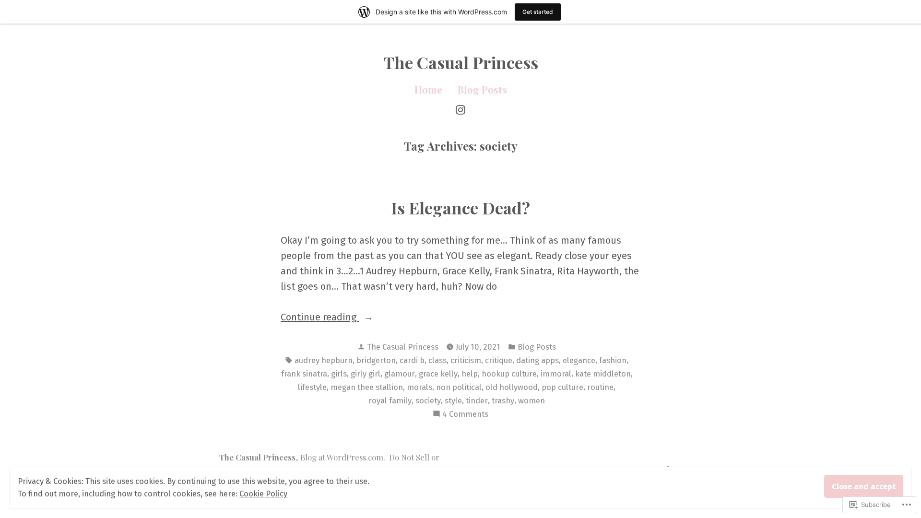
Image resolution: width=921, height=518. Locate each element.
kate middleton (603, 373)
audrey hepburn (324, 360)
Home (428, 89)
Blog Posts (482, 89)
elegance (579, 360)
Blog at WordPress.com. (342, 457)
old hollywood (511, 387)
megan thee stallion (367, 387)
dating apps (537, 360)
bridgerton (376, 360)
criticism (465, 360)
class (437, 360)
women (531, 400)
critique (498, 360)
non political (459, 387)
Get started (537, 11)
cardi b (412, 360)
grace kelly (438, 373)
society (428, 400)
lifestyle (312, 387)
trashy (503, 400)
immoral (556, 373)
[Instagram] (460, 109)
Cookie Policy (263, 493)
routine (600, 387)
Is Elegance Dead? (460, 208)
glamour (399, 373)
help (469, 373)
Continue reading (320, 318)
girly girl (365, 373)
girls (339, 373)
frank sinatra (304, 373)
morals (419, 387)
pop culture (562, 387)
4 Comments (465, 415)
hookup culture (509, 373)
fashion (612, 360)
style (453, 400)
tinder (477, 400)
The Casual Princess (460, 62)
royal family (390, 400)
